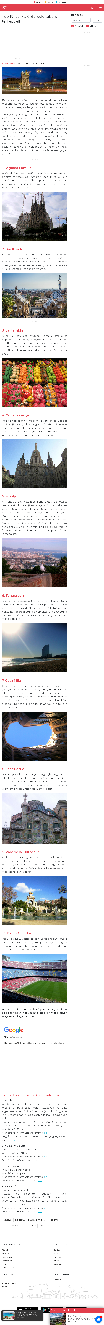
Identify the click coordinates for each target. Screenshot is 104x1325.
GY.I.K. (4, 1280)
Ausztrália (58, 1264)
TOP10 (4, 1287)
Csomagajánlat (64, 2)
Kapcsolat (58, 1280)
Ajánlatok (40, 2)
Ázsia (56, 1253)
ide (45, 1132)
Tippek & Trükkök (9, 1283)
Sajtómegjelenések (9, 1268)
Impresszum (7, 1261)
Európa (57, 1250)
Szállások (50, 2)
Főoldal (5, 1250)
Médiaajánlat (7, 1264)
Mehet (97, 20)
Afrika (56, 1261)
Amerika (57, 1257)
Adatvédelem (7, 1257)
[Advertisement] (24, 41)
